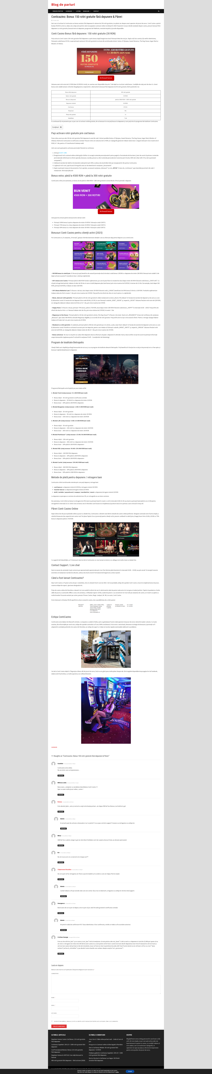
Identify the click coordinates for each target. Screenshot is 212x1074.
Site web (54, 1013)
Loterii (78, 11)
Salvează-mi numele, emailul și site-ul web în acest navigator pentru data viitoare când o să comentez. (86, 1021)
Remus (60, 802)
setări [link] (117, 1072)
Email (53, 1005)
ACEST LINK (63, 153)
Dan (90, 1048)
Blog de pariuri (63, 4)
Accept (130, 1071)
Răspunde (60, 775)
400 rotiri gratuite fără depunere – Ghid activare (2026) (68, 1060)
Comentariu (55, 973)
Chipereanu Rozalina (64, 869)
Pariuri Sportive (58, 11)
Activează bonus (106, 78)
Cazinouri (69, 11)
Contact (96, 11)
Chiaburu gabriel (94, 1053)
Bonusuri (86, 11)
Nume (53, 997)
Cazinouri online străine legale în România (110, 1044)
